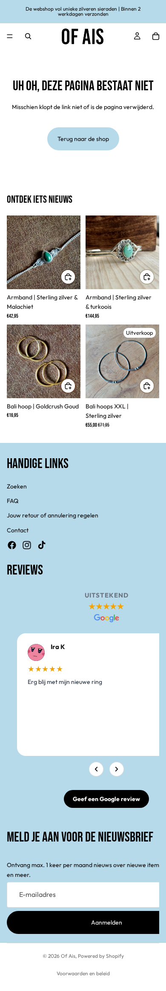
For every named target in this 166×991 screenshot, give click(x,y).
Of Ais (68, 956)
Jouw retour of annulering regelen (52, 515)
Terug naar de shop (83, 139)
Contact (18, 530)
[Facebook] (12, 545)
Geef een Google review (106, 799)
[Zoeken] (28, 36)
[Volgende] (116, 769)
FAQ (12, 501)
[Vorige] (96, 769)
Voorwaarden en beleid (83, 973)
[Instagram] (27, 545)
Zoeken (17, 486)
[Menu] (10, 36)
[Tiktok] (42, 545)
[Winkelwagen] (155, 36)
